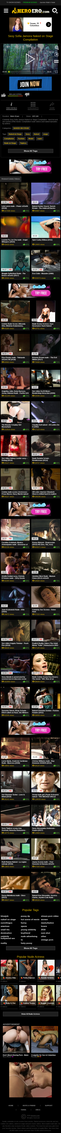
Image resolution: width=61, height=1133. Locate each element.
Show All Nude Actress (30, 1014)
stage (45, 134)
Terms (23, 1110)
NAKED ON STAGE (21, 128)
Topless (23, 143)
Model (31, 139)
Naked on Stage (15, 134)
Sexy (28, 134)
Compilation (9, 139)
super (39, 139)
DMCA (38, 1110)
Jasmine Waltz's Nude (47, 2)
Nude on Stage (10, 143)
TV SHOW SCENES (13, 2)
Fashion (21, 139)
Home (11, 1105)
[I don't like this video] (27, 96)
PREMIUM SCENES (30, 2)
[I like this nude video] (3, 96)
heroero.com (35, 1115)
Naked (36, 134)
